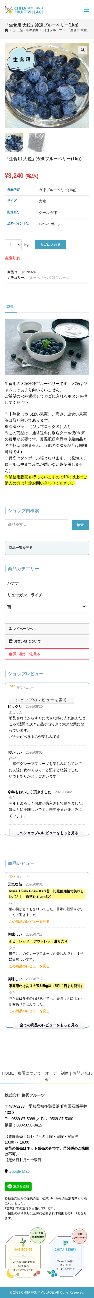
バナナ (13, 583)
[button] (82, 50)
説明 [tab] (11, 307)
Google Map (19, 1171)
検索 (80, 525)
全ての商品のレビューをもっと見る (49, 1025)
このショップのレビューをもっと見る (47, 833)
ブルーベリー (36, 278)
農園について (29, 1073)
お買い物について (27, 641)
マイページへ (22, 629)
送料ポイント (16, 223)
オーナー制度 (57, 1073)
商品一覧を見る (21, 548)
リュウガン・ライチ (25, 595)
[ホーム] (6, 30)
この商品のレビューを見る (29, 922)
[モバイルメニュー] (86, 9)
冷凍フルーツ (59, 278)
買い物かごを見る (26, 654)
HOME (8, 1073)
